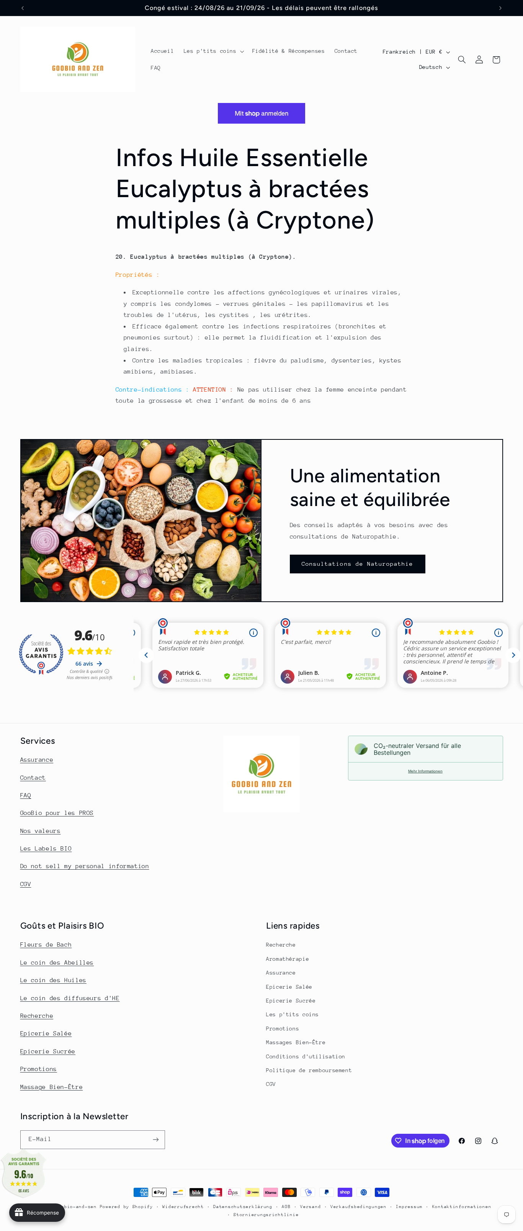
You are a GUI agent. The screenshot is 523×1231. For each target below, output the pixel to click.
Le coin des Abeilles (57, 962)
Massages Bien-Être (295, 1042)
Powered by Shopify (126, 1206)
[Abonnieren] (155, 1139)
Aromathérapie (287, 959)
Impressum (409, 1206)
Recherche (37, 1015)
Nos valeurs (40, 831)
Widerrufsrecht (183, 1206)
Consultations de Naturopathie (357, 563)
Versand (310, 1206)
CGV (25, 884)
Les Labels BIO (46, 848)
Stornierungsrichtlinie (266, 1214)
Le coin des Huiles (53, 980)
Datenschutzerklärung (243, 1206)
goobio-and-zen (76, 1206)
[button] (213, 51)
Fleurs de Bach (46, 944)
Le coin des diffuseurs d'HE (70, 998)
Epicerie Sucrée (47, 1051)
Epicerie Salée (46, 1033)
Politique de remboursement (309, 1070)
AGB (286, 1206)
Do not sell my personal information (84, 866)
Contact (33, 777)
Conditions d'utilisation (305, 1056)
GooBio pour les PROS (57, 813)
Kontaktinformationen (462, 1206)
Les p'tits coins (292, 1014)
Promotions (38, 1069)
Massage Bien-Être (51, 1087)
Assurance (37, 759)
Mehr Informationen (425, 771)
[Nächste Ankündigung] (500, 8)
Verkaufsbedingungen (358, 1206)
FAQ (25, 795)
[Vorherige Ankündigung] (22, 8)
